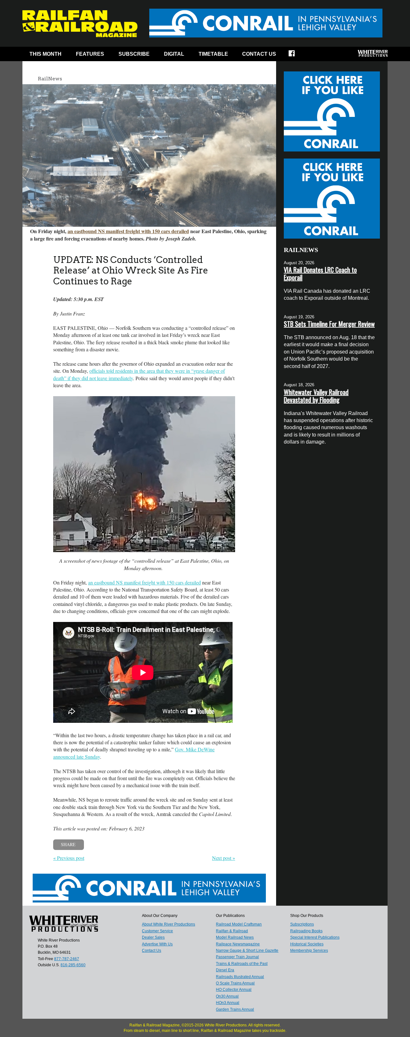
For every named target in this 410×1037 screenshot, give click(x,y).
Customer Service (157, 931)
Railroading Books (306, 931)
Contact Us (259, 54)
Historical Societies (307, 944)
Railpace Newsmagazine (238, 944)
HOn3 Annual (227, 1002)
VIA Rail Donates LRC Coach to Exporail (320, 273)
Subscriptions (302, 924)
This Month (45, 54)
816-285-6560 (73, 965)
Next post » (223, 857)
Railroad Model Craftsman (239, 924)
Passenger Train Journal (237, 957)
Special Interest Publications (315, 937)
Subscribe (134, 54)
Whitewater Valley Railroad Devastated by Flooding (316, 395)
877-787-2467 (66, 959)
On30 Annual (227, 996)
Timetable (213, 54)
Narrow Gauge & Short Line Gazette (247, 950)
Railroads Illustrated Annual (240, 977)
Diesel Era (225, 970)
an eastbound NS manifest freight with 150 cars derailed (128, 231)
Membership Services (309, 950)
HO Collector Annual (233, 989)
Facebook (296, 55)
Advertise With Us (157, 944)
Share (68, 844)
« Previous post (68, 857)
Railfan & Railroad (232, 931)
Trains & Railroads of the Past (241, 963)
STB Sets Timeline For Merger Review (329, 324)
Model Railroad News (235, 937)
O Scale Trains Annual (235, 983)
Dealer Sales (153, 937)
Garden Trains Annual (235, 1009)
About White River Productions (168, 924)
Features (90, 54)
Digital (174, 54)
